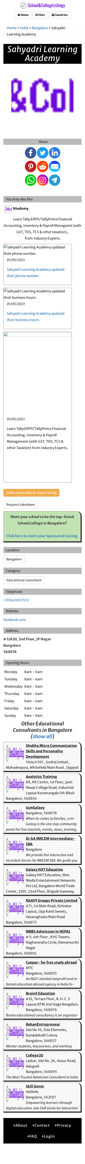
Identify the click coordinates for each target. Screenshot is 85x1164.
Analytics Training (41, 776)
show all (42, 736)
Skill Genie (35, 1086)
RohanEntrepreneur (43, 1024)
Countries (61, 15)
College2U (34, 1055)
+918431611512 (16, 600)
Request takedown (20, 505)
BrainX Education (40, 993)
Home (24, 15)
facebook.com (14, 620)
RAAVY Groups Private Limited (52, 900)
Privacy (64, 1125)
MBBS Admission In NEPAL (48, 931)
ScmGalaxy (35, 807)
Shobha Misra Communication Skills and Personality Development (51, 751)
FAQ (33, 1136)
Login (49, 1136)
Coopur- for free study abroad (51, 962)
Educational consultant (24, 580)
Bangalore (40, 28)
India (24, 28)
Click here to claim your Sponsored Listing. (42, 536)
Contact (42, 1125)
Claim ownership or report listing (31, 493)
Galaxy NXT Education (44, 869)
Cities (41, 15)
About (21, 1125)
